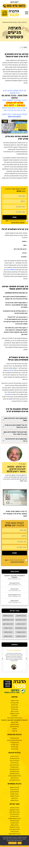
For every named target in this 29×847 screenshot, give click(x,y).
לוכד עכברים (14, 745)
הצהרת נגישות (14, 724)
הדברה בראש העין (21, 620)
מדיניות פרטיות (14, 726)
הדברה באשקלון (14, 810)
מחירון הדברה (14, 703)
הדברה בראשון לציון (21, 628)
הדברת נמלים (14, 767)
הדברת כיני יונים (14, 761)
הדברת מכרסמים (14, 734)
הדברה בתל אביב (21, 616)
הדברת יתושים (14, 796)
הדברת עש (14, 798)
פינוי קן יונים (14, 707)
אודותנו (14, 697)
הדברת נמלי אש (14, 765)
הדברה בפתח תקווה (8, 620)
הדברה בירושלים (8, 616)
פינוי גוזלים (14, 709)
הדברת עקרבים (14, 771)
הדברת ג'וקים (14, 589)
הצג (22, 47)
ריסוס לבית (14, 716)
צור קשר (14, 731)
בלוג (19, 22)
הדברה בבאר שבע (8, 624)
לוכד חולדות (14, 747)
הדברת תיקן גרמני (14, 583)
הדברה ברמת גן (21, 624)
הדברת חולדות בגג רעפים (14, 740)
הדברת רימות (14, 778)
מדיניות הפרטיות (15, 223)
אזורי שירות (14, 804)
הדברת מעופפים (14, 783)
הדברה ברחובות (21, 636)
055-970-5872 (16, 6)
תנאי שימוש (14, 722)
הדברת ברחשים (14, 787)
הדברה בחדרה (14, 823)
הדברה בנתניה (8, 628)
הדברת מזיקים (14, 752)
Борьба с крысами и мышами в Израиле (14, 576)
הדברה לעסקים (14, 714)
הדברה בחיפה (8, 632)
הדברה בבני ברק (14, 814)
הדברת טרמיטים (14, 758)
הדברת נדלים (14, 763)
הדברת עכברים (14, 742)
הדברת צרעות (14, 601)
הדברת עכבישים (14, 769)
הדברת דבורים (14, 790)
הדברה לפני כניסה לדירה (14, 718)
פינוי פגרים (14, 705)
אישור (19, 843)
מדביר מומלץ (14, 701)
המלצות (14, 729)
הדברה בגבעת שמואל (14, 818)
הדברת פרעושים (14, 774)
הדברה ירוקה (14, 711)
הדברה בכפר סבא (14, 829)
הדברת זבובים (14, 794)
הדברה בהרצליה (14, 821)
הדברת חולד (14, 749)
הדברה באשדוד (21, 632)
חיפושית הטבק (14, 792)
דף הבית (24, 22)
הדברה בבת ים (14, 816)
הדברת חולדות (14, 738)
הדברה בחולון (8, 636)
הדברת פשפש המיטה (14, 595)
